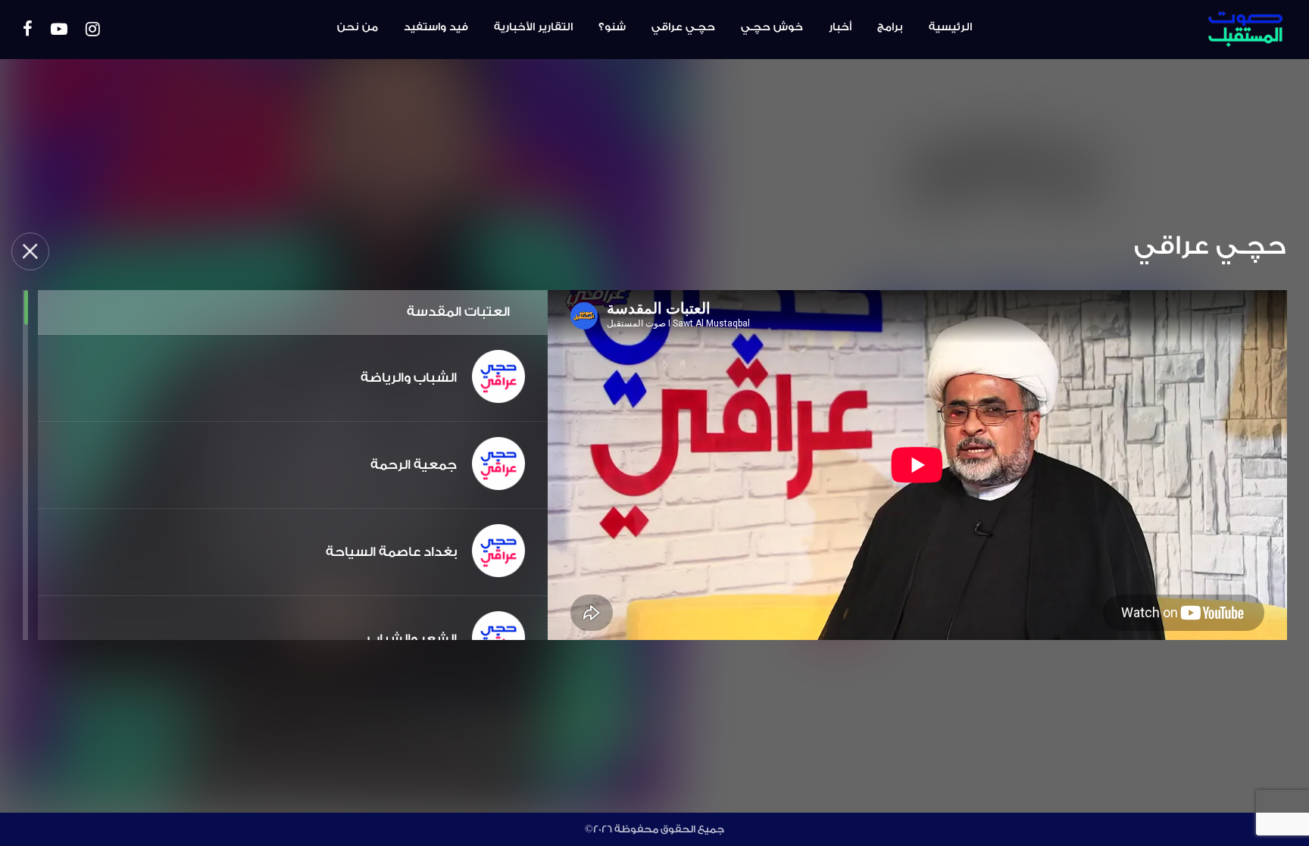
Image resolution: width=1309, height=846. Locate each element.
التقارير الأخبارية (533, 27)
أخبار (840, 27)
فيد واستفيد (436, 27)
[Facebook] (28, 30)
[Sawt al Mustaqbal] (1190, 29)
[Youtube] (59, 30)
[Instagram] (93, 30)
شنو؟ (612, 27)
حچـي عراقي (683, 27)
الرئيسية (950, 27)
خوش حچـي (772, 27)
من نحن (357, 27)
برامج (890, 27)
